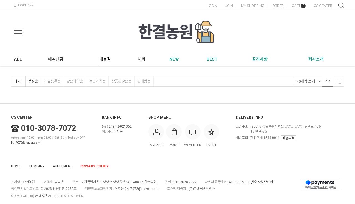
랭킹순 (33, 81)
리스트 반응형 (338, 81)
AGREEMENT (62, 166)
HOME (16, 166)
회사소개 (316, 59)
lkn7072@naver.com (26, 143)
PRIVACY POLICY (94, 166)
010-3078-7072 (48, 128)
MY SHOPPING (252, 6)
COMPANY (36, 166)
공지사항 (260, 59)
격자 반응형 (327, 81)
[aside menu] (18, 31)
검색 (341, 5)
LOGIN (212, 6)
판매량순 (144, 81)
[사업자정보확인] (262, 182)
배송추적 (288, 138)
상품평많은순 (121, 81)
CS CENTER (323, 6)
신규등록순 (52, 81)
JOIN (229, 6)
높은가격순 (97, 81)
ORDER (278, 6)
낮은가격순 (75, 81)
